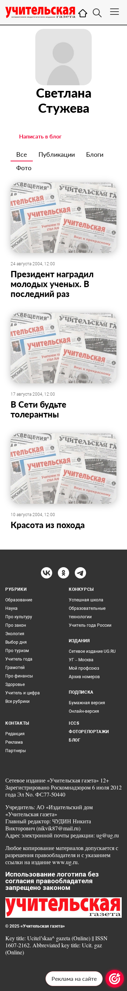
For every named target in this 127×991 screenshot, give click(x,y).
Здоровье (15, 684)
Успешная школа (86, 599)
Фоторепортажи (89, 731)
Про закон (15, 625)
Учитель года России (90, 625)
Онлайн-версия (84, 711)
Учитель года (18, 659)
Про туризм (17, 650)
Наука (11, 608)
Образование (18, 599)
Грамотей (15, 667)
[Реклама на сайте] (114, 978)
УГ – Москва (81, 659)
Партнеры (15, 750)
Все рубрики (17, 701)
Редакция (15, 733)
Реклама (14, 742)
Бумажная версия (87, 702)
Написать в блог (40, 136)
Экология (14, 633)
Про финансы (19, 676)
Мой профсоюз (84, 668)
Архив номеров (84, 676)
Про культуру (18, 616)
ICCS (74, 723)
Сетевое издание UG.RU (92, 651)
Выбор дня (16, 642)
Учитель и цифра (22, 692)
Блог (74, 740)
